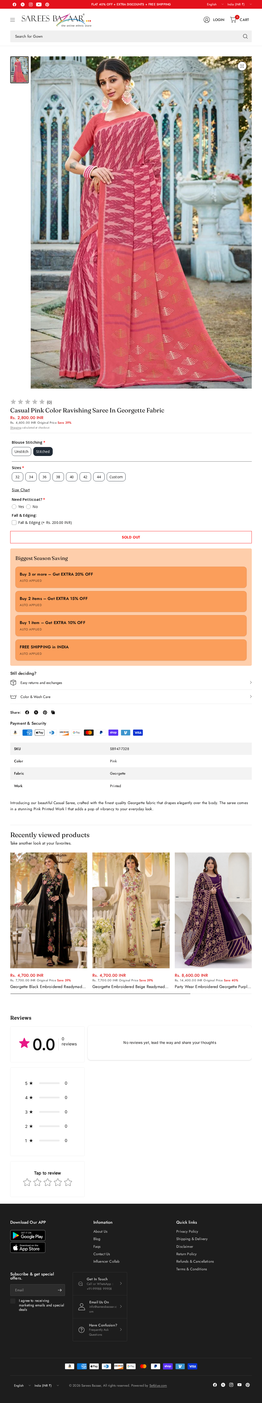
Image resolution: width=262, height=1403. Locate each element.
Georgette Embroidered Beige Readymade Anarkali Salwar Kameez (129, 986)
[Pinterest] (47, 4)
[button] (47, 1083)
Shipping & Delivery (192, 1238)
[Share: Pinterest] (45, 712)
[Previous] (10, 923)
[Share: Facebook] (27, 712)
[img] (27, 402)
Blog (97, 1238)
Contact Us (101, 1253)
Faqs (97, 1246)
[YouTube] (39, 4)
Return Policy (186, 1253)
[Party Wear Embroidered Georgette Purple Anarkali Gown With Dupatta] (213, 910)
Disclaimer (184, 1246)
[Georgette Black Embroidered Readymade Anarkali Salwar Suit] (48, 910)
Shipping (15, 427)
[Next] (252, 923)
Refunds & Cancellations (195, 1261)
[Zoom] (242, 66)
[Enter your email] (60, 1290)
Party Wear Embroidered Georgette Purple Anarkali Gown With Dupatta (212, 986)
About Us (100, 1231)
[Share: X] (36, 712)
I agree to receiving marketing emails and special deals (41, 1305)
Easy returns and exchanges (41, 682)
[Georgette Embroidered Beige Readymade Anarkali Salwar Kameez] (130, 910)
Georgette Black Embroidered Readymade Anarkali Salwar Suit (47, 986)
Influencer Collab (106, 1261)
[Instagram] (31, 4)
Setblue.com (158, 1385)
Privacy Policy (187, 1231)
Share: (15, 712)
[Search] (245, 36)
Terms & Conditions (191, 1269)
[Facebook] (14, 4)
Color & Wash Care (35, 696)
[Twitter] (22, 4)
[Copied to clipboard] (53, 712)
